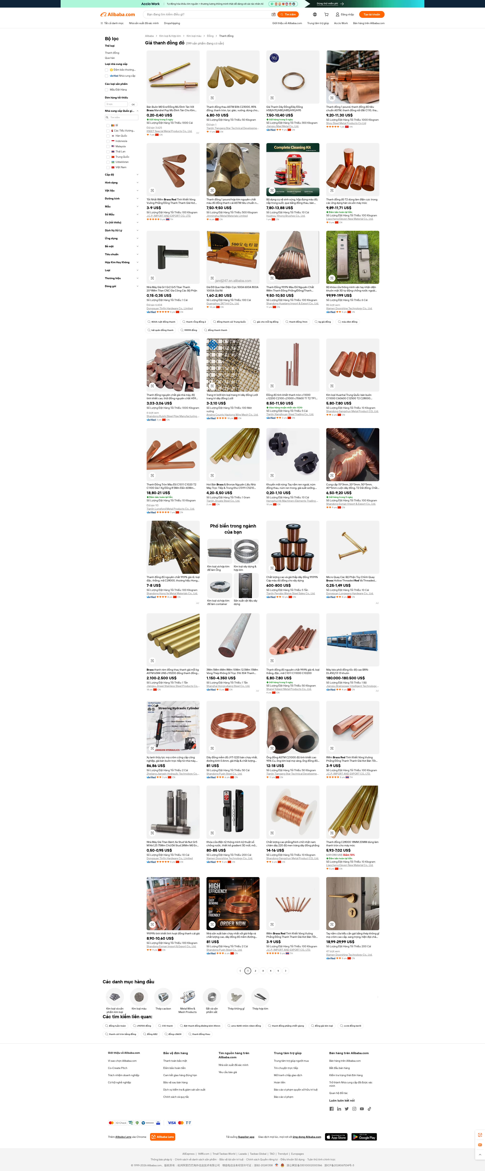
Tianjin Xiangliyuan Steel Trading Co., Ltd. (290, 414)
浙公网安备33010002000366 (304, 1165)
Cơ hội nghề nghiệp (119, 1082)
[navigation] (122, 504)
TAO (272, 1153)
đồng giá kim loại (324, 1026)
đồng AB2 (152, 1034)
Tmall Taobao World (224, 1153)
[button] (273, 14)
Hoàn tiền (279, 1082)
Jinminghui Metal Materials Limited (227, 215)
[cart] (327, 15)
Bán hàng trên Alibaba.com (345, 1060)
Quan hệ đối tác (338, 1093)
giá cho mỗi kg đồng (267, 322)
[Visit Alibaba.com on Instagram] (354, 1108)
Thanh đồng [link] (226, 35)
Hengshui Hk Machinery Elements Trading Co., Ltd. (292, 500)
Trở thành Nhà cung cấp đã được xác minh (350, 1084)
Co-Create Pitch (117, 1067)
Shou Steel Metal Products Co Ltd (346, 123)
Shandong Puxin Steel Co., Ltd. (224, 773)
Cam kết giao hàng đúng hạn (180, 1075)
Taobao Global (258, 1153)
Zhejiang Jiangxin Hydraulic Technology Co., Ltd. (173, 773)
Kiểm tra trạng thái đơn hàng (346, 1075)
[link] (480, 1135)
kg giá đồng (324, 322)
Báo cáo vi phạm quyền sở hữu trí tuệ (296, 1089)
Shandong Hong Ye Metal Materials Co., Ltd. (172, 593)
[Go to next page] (285, 970)
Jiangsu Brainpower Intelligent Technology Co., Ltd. (352, 685)
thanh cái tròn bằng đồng (122, 1034)
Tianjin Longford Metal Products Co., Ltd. (171, 508)
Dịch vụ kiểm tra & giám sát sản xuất (184, 1089)
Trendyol (283, 1153)
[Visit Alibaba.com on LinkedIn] (339, 1108)
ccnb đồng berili (352, 1026)
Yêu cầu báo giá (228, 1072)
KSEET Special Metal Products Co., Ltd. (169, 131)
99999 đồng (190, 330)
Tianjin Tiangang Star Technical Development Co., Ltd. (233, 128)
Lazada (243, 1153)
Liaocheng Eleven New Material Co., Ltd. (349, 218)
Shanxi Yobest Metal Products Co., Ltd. (288, 689)
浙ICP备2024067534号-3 (339, 1165)
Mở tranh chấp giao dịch (288, 1075)
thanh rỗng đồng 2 (196, 322)
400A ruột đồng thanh (163, 322)
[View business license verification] (276, 1165)
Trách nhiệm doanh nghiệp (123, 1075)
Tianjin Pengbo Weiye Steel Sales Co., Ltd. (290, 593)
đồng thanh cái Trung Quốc (231, 322)
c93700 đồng (144, 1026)
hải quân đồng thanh (162, 330)
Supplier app (246, 1136)
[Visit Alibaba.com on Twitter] (346, 1108)
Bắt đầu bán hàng (339, 1067)
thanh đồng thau (201, 1034)
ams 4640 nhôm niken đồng (246, 1026)
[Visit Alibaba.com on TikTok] (369, 1108)
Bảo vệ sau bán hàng (175, 1082)
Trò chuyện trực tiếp (286, 1067)
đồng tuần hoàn (117, 1026)
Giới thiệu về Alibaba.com (124, 1052)
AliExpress (188, 1153)
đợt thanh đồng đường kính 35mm (202, 1026)
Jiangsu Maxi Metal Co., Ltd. (282, 126)
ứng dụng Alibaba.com (307, 1136)
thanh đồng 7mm (298, 322)
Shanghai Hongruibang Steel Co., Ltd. (228, 685)
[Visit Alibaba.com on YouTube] (362, 1108)
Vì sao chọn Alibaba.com (122, 1060)
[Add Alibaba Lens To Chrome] (162, 1137)
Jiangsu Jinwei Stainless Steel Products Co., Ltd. (173, 685)
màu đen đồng (349, 322)
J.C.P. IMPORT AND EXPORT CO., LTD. (169, 215)
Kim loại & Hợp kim (170, 35)
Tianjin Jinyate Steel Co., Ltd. (223, 500)
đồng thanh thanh (217, 330)
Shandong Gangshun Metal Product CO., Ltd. (352, 411)
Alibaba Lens (123, 1136)
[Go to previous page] (240, 970)
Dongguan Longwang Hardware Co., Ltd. (349, 593)
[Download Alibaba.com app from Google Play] (364, 1137)
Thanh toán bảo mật (175, 1060)
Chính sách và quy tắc (176, 1096)
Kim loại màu (194, 35)
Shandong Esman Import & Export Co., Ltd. (351, 503)
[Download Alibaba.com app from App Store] (336, 1137)
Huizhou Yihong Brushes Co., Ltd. (285, 215)
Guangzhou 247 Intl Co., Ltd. (223, 303)
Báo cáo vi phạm (283, 1096)
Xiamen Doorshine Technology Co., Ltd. (349, 308)
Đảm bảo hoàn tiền (174, 1067)
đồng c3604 (174, 1034)
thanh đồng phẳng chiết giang (288, 1026)
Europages (297, 1153)
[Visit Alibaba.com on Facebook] (331, 1108)
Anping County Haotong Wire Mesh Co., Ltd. (232, 414)
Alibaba (149, 35)
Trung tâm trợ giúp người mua (291, 1060)
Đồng (210, 35)
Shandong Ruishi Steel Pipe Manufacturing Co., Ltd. (173, 416)
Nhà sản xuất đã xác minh (233, 1064)
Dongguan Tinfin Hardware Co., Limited (170, 308)
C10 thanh (167, 1026)
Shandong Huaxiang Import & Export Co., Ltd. (292, 303)
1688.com (203, 1153)
